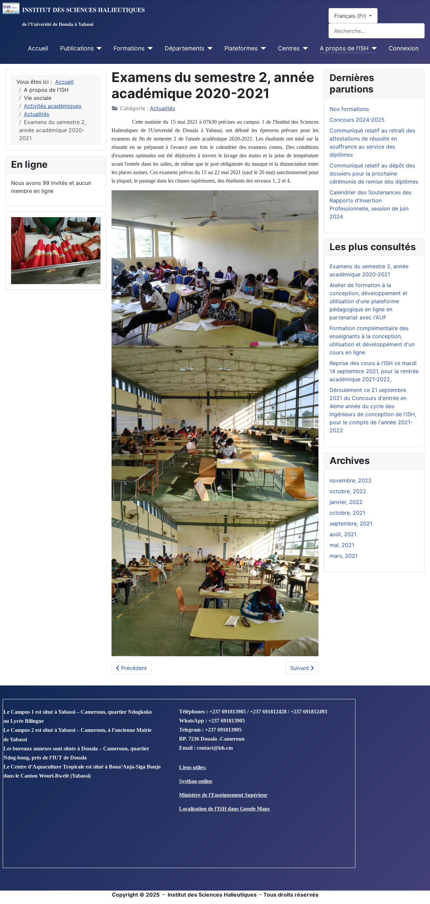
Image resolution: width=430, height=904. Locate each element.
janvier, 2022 (346, 502)
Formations (129, 48)
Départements (184, 48)
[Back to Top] (418, 892)
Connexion (404, 48)
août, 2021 (343, 534)
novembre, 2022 (351, 480)
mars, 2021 (343, 555)
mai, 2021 (342, 545)
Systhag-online (195, 781)
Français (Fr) (351, 15)
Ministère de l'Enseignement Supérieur (223, 795)
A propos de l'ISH (344, 48)
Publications (77, 48)
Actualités (162, 108)
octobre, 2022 (348, 491)
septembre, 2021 (351, 523)
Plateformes (241, 48)
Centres (289, 48)
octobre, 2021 (347, 512)
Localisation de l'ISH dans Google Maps (224, 809)
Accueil (38, 48)
